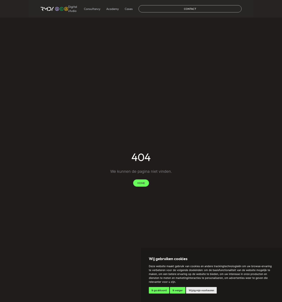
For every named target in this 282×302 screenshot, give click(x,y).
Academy (112, 9)
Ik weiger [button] (177, 290)
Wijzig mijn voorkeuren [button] (201, 290)
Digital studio (72, 9)
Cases (129, 9)
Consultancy (92, 9)
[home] (54, 9)
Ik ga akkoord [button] (159, 290)
